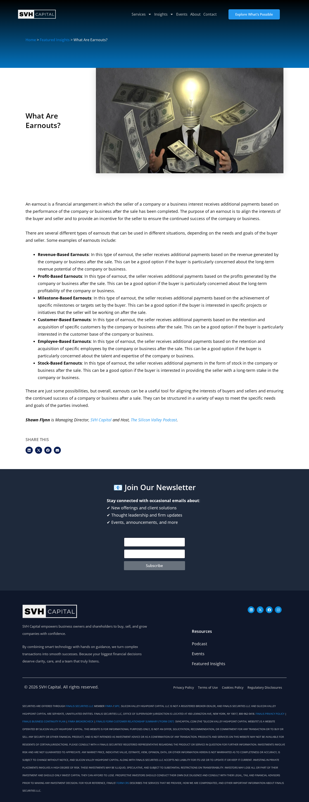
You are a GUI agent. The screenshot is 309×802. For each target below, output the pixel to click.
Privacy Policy (183, 687)
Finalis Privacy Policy (270, 713)
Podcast (199, 643)
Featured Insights (55, 39)
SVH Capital (101, 419)
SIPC (117, 706)
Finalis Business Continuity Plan (43, 721)
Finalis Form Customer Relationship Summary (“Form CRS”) (135, 721)
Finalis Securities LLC (79, 706)
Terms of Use (208, 687)
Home (31, 39)
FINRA (108, 706)
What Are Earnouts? (43, 120)
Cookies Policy (232, 687)
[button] (29, 450)
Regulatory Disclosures (264, 687)
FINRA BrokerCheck (80, 721)
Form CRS (122, 783)
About (195, 14)
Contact (210, 14)
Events (182, 14)
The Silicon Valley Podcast (154, 419)
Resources (202, 631)
